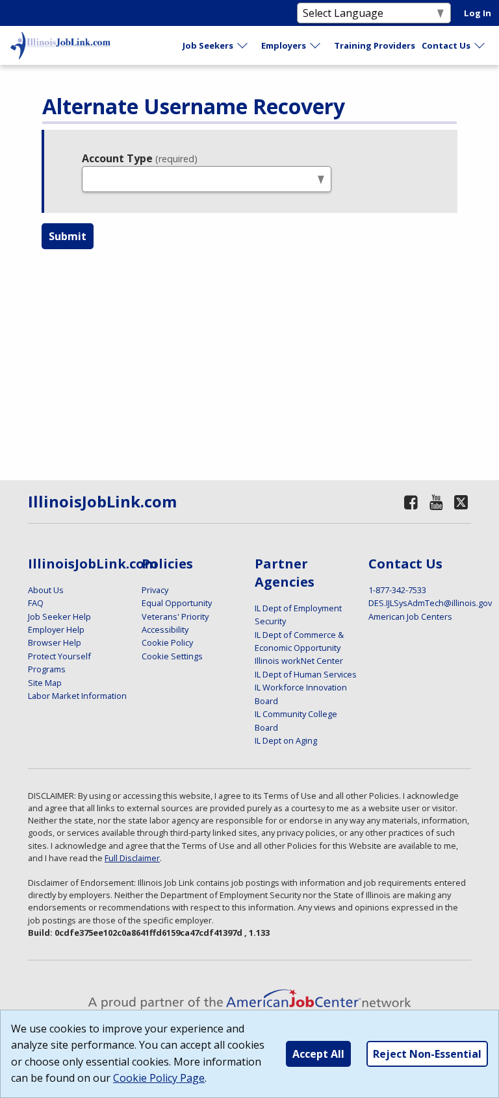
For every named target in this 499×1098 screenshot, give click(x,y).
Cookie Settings (172, 656)
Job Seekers (208, 45)
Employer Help (56, 629)
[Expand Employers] (315, 45)
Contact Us (446, 45)
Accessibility (165, 629)
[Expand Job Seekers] (243, 45)
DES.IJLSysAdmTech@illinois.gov (430, 603)
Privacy (155, 590)
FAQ (36, 603)
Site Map (45, 683)
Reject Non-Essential (427, 1054)
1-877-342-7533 (397, 590)
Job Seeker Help (59, 616)
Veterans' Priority (175, 616)
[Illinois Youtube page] (437, 502)
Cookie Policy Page (159, 1078)
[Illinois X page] (461, 502)
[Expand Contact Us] (480, 45)
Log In (477, 13)
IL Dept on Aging (286, 740)
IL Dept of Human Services (306, 674)
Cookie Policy (167, 642)
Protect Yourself (59, 656)
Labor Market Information (77, 696)
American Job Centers (410, 616)
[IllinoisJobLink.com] (60, 45)
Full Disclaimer (132, 858)
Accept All (318, 1054)
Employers (283, 45)
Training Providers (374, 45)
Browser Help (54, 642)
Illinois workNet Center (299, 660)
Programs (47, 669)
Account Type (140, 158)
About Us (46, 590)
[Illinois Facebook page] (411, 502)
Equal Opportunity (177, 603)
